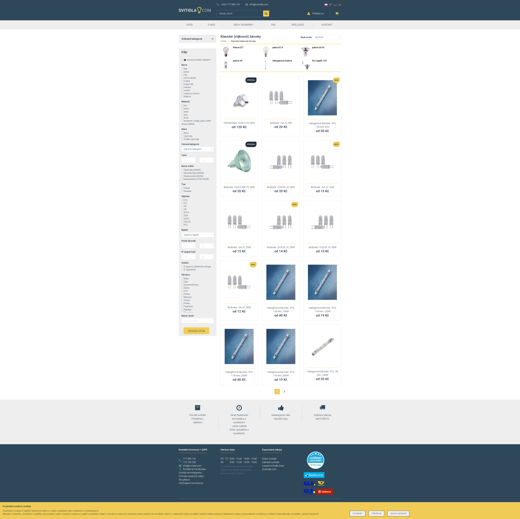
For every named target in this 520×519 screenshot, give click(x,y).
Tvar (183, 184)
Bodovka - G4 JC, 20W (239, 247)
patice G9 (237, 60)
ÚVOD (189, 24)
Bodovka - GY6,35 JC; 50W (322, 247)
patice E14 (277, 47)
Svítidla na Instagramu (190, 472)
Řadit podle (306, 37)
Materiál (185, 101)
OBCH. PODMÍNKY (243, 24)
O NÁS (211, 24)
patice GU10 (318, 47)
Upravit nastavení (398, 513)
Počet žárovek (188, 241)
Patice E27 (238, 47)
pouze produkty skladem (198, 60)
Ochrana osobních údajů (191, 476)
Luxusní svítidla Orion (273, 465)
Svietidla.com (269, 469)
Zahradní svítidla (270, 462)
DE (335, 5)
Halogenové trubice (282, 60)
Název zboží (187, 315)
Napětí (184, 230)
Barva (184, 65)
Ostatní (184, 263)
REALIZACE (298, 24)
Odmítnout (376, 513)
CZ (325, 5)
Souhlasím (358, 513)
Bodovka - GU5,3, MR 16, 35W (239, 187)
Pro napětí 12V (319, 60)
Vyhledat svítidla (196, 330)
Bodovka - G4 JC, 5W (281, 122)
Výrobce (185, 274)
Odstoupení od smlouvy (191, 483)
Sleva (184, 129)
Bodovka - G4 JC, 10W (322, 187)
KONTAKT (327, 24)
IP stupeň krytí (188, 252)
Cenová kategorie (190, 144)
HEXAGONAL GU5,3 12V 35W (239, 122)
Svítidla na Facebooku (194, 469)
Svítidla (223, 41)
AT (339, 5)
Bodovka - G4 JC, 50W (239, 307)
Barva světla (187, 166)
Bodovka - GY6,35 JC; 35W (281, 247)
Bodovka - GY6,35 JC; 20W (281, 187)
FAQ (273, 24)
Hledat (266, 14)
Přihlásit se (318, 13)
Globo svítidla (269, 458)
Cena (184, 155)
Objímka (185, 196)
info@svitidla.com (258, 4)
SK (330, 5)
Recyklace (184, 479)
